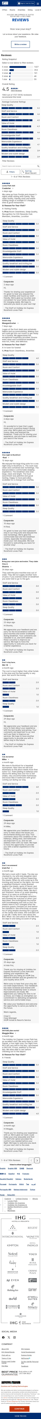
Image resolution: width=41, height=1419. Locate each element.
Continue (19, 1409)
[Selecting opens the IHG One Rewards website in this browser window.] (20, 1323)
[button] (38, 3)
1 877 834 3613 (24, 1373)
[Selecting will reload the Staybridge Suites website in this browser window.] (13, 1306)
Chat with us (6, 1355)
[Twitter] (9, 1337)
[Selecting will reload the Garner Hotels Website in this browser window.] (32, 1289)
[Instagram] (14, 1337)
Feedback (24, 1366)
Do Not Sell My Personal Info (29, 1362)
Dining (30, 10)
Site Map (5, 1366)
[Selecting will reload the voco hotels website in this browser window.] (32, 1253)
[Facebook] (3, 1337)
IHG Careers (25, 1349)
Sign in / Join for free (27, 3)
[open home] (1, 1205)
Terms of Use (6, 1358)
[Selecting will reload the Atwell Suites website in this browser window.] (32, 1297)
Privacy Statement (12, 1401)
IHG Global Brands (8, 1352)
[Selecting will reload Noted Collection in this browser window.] (13, 1253)
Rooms (12, 10)
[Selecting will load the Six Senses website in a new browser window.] (13, 1227)
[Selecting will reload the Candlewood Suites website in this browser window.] (20, 1315)
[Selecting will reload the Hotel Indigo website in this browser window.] (32, 1245)
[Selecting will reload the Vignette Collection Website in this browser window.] (32, 1236)
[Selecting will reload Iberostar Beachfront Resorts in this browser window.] (13, 1271)
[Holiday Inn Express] (5, 3)
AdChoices (25, 1358)
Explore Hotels (26, 1355)
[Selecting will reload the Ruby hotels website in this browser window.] (13, 1262)
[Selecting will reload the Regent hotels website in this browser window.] (32, 1227)
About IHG (5, 1349)
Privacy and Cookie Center (8, 1362)
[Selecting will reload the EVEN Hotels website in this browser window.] (13, 1280)
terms (5, 1397)
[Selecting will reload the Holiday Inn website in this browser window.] (13, 1289)
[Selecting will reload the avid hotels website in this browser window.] (13, 1297)
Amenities (21, 10)
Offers (4, 10)
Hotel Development (28, 1352)
